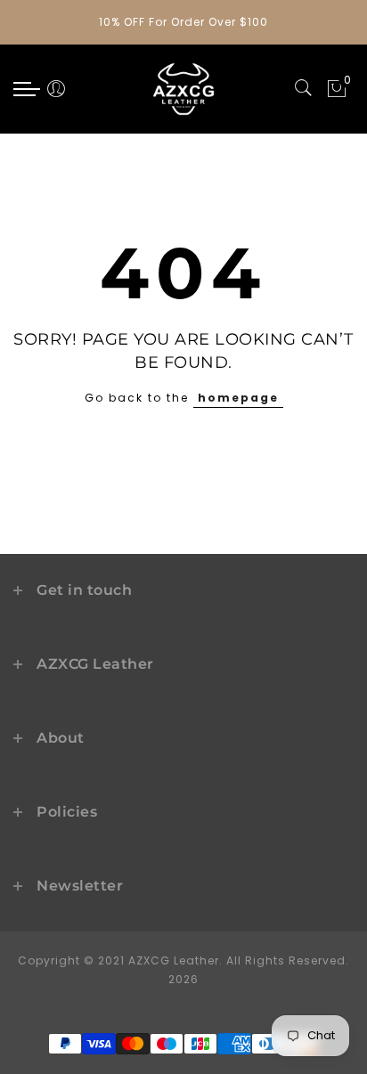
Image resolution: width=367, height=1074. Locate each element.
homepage (238, 397)
